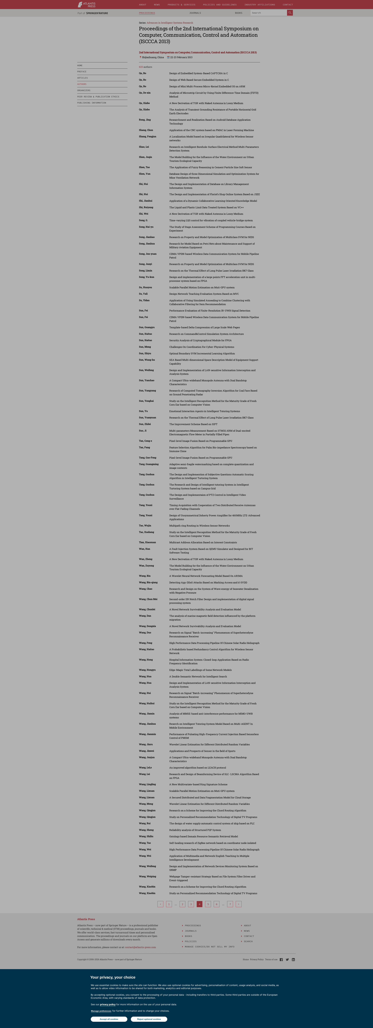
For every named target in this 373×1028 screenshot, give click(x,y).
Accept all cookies (109, 1019)
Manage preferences (101, 1011)
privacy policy (108, 1004)
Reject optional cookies (149, 1019)
